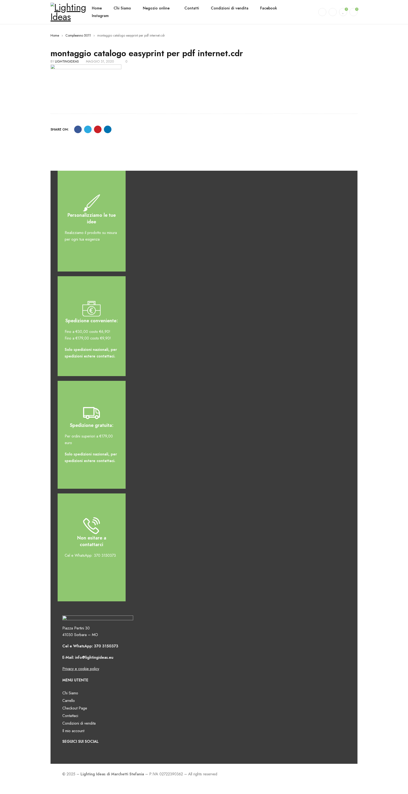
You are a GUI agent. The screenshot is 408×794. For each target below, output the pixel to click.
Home (55, 35)
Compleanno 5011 (78, 35)
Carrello (68, 700)
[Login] (333, 12)
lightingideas (67, 61)
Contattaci (70, 715)
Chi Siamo (70, 693)
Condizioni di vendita (79, 723)
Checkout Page (74, 708)
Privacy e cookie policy (80, 668)
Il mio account (73, 731)
